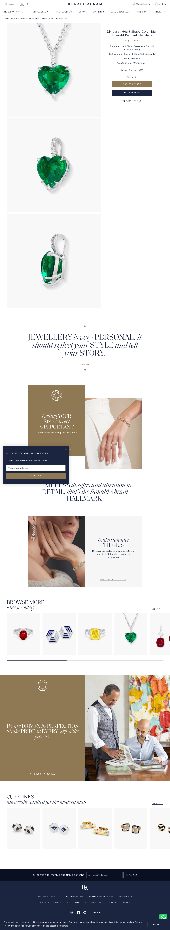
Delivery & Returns (49, 897)
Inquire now (132, 93)
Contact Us (126, 897)
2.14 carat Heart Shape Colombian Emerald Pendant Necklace (39, 19)
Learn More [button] (62, 926)
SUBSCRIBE (35, 476)
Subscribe (131, 875)
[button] (11, 4)
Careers (113, 902)
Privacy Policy (75, 897)
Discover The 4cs (113, 579)
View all (157, 609)
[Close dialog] (66, 449)
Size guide (132, 77)
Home (6, 19)
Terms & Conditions (101, 897)
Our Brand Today (43, 774)
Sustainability (94, 902)
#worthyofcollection (54, 902)
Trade (126, 902)
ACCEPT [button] (157, 924)
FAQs (76, 902)
